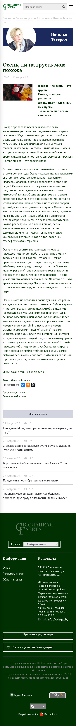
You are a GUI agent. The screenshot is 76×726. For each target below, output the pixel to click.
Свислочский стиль (14, 396)
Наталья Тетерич (59, 37)
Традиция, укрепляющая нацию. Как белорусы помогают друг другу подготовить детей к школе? (35, 496)
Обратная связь (13, 579)
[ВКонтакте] (23, 385)
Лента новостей (38, 414)
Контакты (47, 558)
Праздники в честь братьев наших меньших (30, 480)
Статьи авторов (24, 18)
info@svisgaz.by (58, 619)
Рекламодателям (14, 573)
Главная (7, 18)
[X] (33, 385)
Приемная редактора (38, 634)
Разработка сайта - (29, 714)
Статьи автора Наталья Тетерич (54, 18)
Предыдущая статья (14, 392)
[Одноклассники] (28, 385)
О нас (6, 567)
